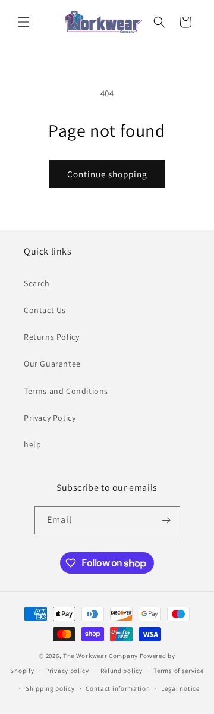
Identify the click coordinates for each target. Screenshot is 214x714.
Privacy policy (67, 670)
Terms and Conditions (66, 391)
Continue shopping (107, 174)
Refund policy (121, 670)
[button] (24, 22)
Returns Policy (51, 336)
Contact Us (45, 310)
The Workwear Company (100, 656)
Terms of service (178, 670)
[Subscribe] (166, 520)
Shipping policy (50, 688)
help (32, 444)
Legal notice (180, 688)
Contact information (118, 688)
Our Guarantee (52, 363)
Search (37, 283)
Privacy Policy (49, 417)
